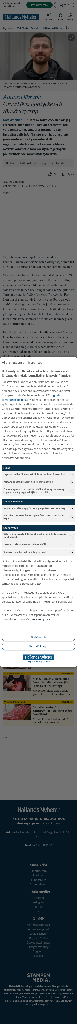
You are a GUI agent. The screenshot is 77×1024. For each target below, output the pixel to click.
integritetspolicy (40, 619)
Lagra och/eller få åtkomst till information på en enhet (34, 474)
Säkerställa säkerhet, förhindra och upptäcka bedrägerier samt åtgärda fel (35, 536)
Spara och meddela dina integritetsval (24, 552)
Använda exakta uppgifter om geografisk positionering (34, 508)
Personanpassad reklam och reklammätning (28, 481)
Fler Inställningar (38, 646)
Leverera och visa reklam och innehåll (24, 544)
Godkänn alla (38, 637)
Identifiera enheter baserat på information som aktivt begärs (33, 517)
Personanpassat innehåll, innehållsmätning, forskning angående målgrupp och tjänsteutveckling (33, 491)
